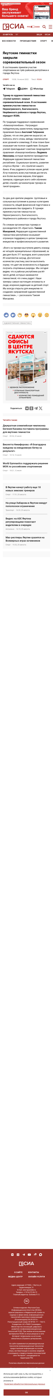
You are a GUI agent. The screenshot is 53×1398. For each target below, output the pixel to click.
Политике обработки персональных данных (24, 1384)
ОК (26, 1392)
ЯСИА (39, 79)
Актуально (10, 529)
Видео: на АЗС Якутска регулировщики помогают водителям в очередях (21, 521)
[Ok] (18, 1254)
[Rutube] (35, 1254)
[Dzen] (22, 88)
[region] (26, 1383)
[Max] (41, 1254)
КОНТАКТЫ (33, 1272)
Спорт (43, 41)
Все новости (9, 41)
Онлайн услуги (36, 1277)
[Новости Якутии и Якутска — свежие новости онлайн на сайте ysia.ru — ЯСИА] (13, 27)
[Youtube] (29, 1254)
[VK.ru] (27, 408)
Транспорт (10, 510)
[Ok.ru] (31, 408)
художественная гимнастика (17, 323)
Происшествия (28, 41)
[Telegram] (36, 408)
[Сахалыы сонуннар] (33, 27)
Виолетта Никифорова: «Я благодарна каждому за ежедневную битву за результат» (24, 447)
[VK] (12, 1254)
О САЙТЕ (18, 1272)
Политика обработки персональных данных (26, 1363)
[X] (40, 408)
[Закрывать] (50, 1370)
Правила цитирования (32, 1339)
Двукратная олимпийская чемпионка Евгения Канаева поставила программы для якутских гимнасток (26, 428)
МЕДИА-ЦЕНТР (15, 1277)
